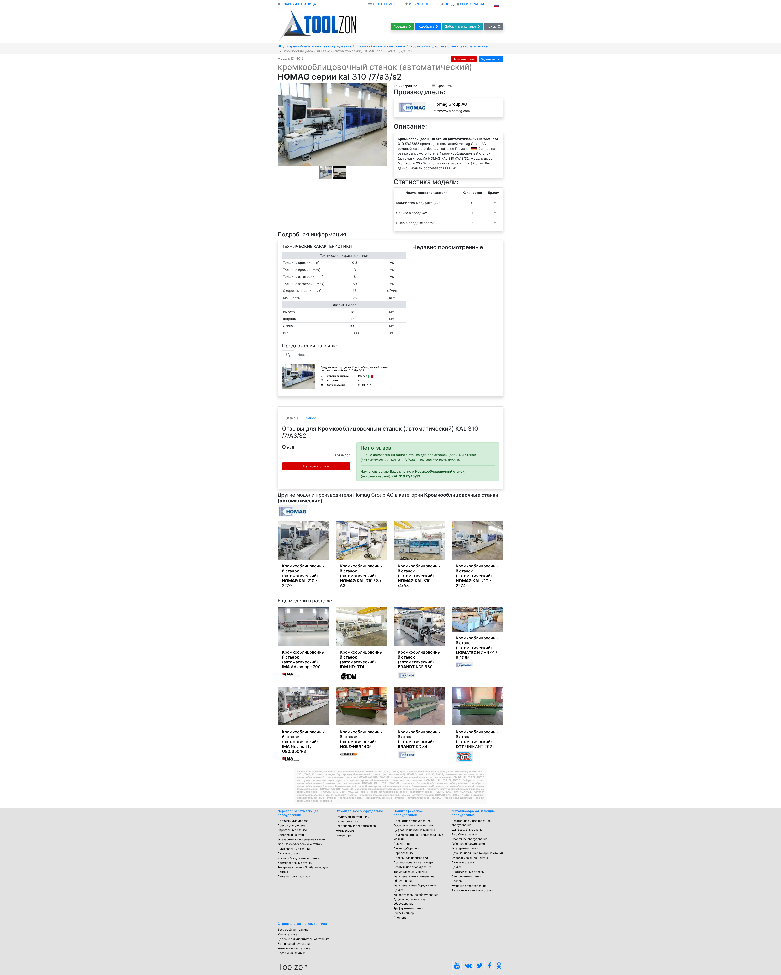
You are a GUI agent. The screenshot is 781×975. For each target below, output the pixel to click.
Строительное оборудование (359, 811)
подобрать (425, 26)
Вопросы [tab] (312, 418)
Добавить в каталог (460, 26)
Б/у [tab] (288, 355)
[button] (384, 87)
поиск (491, 26)
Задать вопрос (491, 59)
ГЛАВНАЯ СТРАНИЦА (298, 4)
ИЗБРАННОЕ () (422, 4)
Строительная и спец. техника (302, 924)
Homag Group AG (450, 104)
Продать (400, 26)
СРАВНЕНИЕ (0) (386, 4)
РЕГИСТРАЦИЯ (471, 4)
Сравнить (443, 86)
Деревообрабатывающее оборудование (298, 813)
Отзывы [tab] (291, 418)
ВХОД (449, 4)
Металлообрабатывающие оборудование (473, 813)
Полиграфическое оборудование (408, 813)
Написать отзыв (464, 59)
